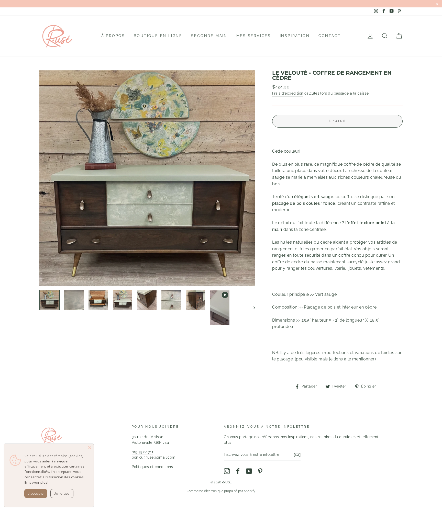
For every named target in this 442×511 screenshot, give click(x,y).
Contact (329, 36)
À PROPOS (113, 36)
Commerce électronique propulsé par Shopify (221, 491)
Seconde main (209, 36)
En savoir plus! (36, 482)
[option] (147, 178)
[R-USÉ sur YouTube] (249, 471)
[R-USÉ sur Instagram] (227, 471)
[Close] (89, 447)
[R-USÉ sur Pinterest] (260, 471)
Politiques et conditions (152, 467)
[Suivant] (252, 307)
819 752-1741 (142, 452)
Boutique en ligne (158, 36)
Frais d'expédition (287, 93)
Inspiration (295, 36)
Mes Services (253, 36)
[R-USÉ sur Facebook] (238, 471)
